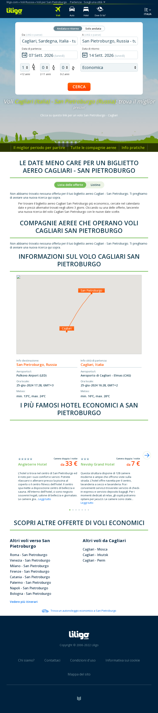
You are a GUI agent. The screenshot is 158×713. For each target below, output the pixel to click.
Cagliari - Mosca (95, 549)
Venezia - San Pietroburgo (30, 560)
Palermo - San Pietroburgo (30, 582)
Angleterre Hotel (32, 464)
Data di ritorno (90, 48)
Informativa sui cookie (123, 660)
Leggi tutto (44, 499)
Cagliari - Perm (94, 560)
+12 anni (25, 74)
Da (32, 35)
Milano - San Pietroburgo (29, 566)
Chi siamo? (26, 660)
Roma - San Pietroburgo (28, 555)
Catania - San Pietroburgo (30, 577)
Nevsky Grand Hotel (97, 464)
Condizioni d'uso (83, 660)
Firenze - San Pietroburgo (29, 571)
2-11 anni (45, 74)
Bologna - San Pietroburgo (30, 593)
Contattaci (52, 660)
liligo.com (12, 2)
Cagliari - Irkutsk (95, 555)
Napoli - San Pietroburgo (29, 588)
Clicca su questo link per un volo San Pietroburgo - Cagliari (79, 115)
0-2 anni (64, 74)
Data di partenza (31, 48)
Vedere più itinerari (24, 602)
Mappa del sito (79, 674)
